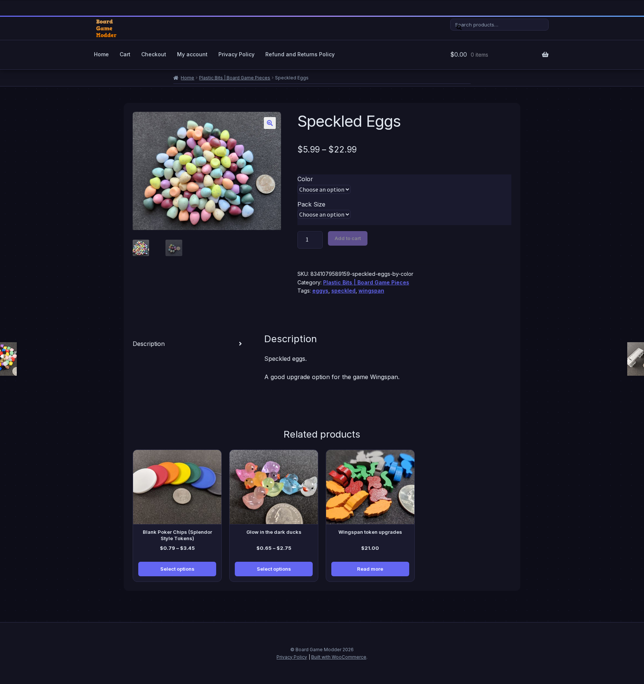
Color (305, 179)
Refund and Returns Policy (300, 54)
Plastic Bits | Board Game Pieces (234, 78)
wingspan (371, 290)
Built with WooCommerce (338, 657)
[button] (270, 123)
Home (101, 54)
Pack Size (311, 204)
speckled (343, 290)
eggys (320, 290)
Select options (177, 569)
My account (192, 54)
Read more (370, 569)
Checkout (153, 54)
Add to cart (348, 238)
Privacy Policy (236, 54)
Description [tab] (149, 343)
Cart (125, 54)
